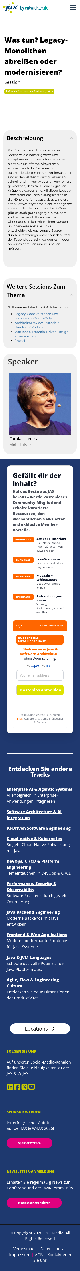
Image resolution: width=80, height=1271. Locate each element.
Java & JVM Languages (29, 957)
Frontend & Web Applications (37, 934)
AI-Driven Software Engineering (39, 828)
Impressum (19, 1254)
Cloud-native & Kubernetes (34, 838)
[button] (40, 1028)
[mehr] (20, 341)
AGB (39, 1254)
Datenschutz (52, 1248)
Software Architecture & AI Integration (29, 91)
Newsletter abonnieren (34, 1203)
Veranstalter (24, 1248)
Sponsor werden (29, 1143)
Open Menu (73, 7)
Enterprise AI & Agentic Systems (39, 789)
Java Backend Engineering (33, 912)
